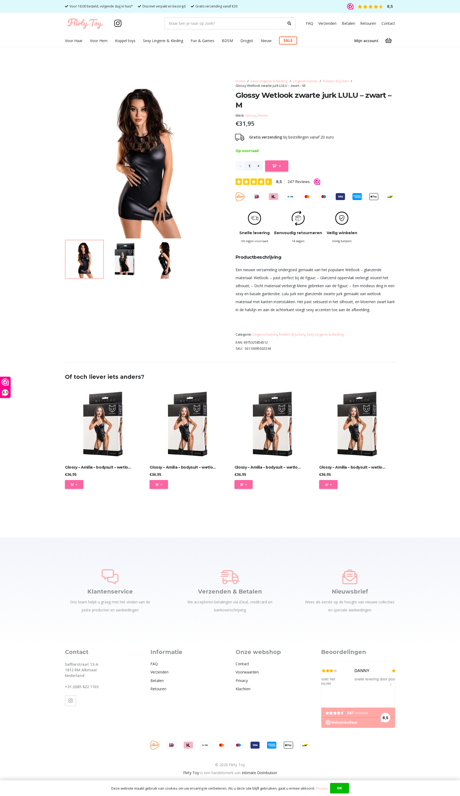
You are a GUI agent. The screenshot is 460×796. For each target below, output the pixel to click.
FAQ (309, 23)
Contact (388, 23)
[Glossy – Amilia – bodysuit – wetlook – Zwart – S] (272, 424)
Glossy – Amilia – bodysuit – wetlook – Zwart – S (279, 467)
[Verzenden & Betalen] (230, 576)
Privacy (242, 680)
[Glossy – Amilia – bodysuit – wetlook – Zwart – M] (187, 424)
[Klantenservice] (110, 576)
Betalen (348, 23)
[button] (85, 40)
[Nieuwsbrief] (349, 576)
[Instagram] (117, 23)
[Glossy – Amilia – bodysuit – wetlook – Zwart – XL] (357, 424)
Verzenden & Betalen (230, 591)
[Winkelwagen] (388, 40)
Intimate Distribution (259, 772)
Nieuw (262, 115)
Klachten (243, 688)
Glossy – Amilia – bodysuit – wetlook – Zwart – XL (364, 467)
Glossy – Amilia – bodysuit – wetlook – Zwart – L (109, 467)
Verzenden (327, 23)
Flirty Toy (191, 772)
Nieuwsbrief (350, 591)
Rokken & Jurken (336, 81)
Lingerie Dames (305, 81)
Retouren (368, 23)
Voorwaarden (247, 672)
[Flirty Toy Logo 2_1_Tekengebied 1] (85, 23)
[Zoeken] (289, 23)
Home (240, 81)
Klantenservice (110, 591)
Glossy (250, 115)
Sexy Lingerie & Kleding (269, 81)
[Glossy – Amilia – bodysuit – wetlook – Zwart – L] (103, 424)
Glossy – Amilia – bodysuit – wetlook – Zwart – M (195, 467)
